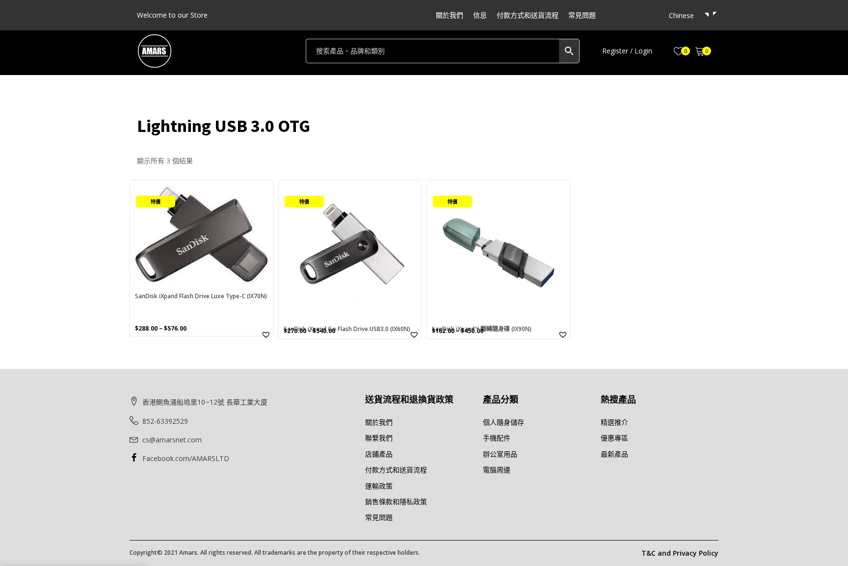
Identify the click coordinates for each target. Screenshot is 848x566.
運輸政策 (379, 485)
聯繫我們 (379, 437)
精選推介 (614, 422)
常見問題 (582, 15)
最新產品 (614, 454)
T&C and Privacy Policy (679, 553)
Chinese (681, 15)
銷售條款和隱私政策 (396, 501)
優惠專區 (614, 437)
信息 (480, 15)
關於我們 (449, 15)
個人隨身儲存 (503, 422)
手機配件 (496, 437)
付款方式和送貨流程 (527, 15)
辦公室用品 (500, 454)
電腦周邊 (496, 469)
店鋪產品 (379, 454)
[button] (627, 51)
